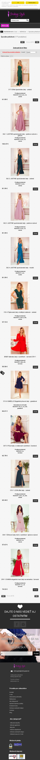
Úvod (15, 31)
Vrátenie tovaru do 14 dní (16, 734)
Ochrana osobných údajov (16, 708)
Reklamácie (12, 699)
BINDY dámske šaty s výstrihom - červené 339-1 (20, 357)
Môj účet (12, 727)
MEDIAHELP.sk (14, 681)
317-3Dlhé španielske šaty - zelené (20, 89)
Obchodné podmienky (15, 696)
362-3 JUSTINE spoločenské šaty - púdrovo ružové (20, 223)
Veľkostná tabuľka (15, 723)
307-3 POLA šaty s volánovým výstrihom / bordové (20, 446)
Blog (10, 712)
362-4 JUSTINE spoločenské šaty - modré (20, 267)
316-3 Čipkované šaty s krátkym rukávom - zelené (20, 312)
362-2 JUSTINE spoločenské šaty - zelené (20, 178)
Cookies (11, 710)
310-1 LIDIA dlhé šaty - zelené (20, 490)
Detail (35, 100)
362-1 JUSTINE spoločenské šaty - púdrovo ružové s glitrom (20, 134)
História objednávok (15, 729)
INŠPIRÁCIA (23, 31)
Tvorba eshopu (14, 679)
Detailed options (32, 2)
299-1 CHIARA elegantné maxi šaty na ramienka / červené (20, 579)
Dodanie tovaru (13, 705)
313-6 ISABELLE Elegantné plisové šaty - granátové (20, 401)
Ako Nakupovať (13, 701)
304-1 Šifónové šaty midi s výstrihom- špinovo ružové (20, 535)
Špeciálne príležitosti (34, 31)
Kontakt (11, 692)
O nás (11, 694)
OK (18, 2)
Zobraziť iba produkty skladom (11, 52)
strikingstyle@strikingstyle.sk (21, 671)
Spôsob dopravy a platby (16, 703)
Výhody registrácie (15, 725)
